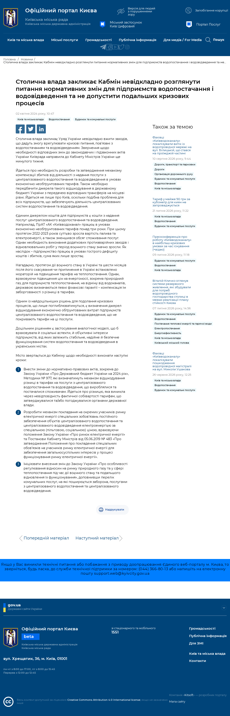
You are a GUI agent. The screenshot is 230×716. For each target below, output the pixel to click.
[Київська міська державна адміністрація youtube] (115, 47)
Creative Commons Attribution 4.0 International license (103, 699)
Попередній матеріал (46, 538)
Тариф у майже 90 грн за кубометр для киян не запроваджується (171, 202)
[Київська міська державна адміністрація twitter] (121, 47)
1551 (115, 632)
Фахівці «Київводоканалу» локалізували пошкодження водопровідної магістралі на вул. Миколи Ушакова (172, 361)
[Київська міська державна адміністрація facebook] (109, 47)
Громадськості (202, 628)
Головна (9, 59)
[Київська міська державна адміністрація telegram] (103, 47)
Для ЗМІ (196, 643)
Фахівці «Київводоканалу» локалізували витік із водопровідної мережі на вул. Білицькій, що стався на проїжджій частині (172, 145)
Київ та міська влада (207, 653)
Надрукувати (114, 509)
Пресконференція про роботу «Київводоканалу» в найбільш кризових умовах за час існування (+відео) (172, 243)
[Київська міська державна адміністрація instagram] (127, 47)
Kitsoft (188, 695)
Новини (27, 59)
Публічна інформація (208, 636)
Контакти (197, 661)
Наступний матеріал (97, 538)
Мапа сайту (177, 701)
